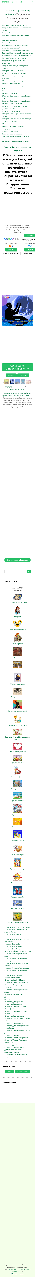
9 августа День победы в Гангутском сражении (13, 976)
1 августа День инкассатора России (15, 25)
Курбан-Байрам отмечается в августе (16, 141)
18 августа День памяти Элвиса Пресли (16, 101)
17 (31, 387)
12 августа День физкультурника (14, 73)
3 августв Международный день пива (15, 50)
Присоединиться (22, 1071)
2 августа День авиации (10, 43)
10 (16, 387)
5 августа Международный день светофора (17, 53)
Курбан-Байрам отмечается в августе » (17, 367)
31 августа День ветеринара (12, 134)
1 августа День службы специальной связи (17, 33)
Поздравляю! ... (14, 1269)
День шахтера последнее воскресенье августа (13, 1051)
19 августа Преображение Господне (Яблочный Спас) (17, 1019)
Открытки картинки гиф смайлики (17, 393)
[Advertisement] (17, 208)
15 (27, 387)
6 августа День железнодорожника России (17, 55)
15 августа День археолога (11, 91)
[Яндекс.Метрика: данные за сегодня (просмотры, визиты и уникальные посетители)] (17, 1274)
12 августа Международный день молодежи (16, 986)
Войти (9, 1071)
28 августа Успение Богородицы (13, 124)
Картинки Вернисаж (11, 2)
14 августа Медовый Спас (11, 83)
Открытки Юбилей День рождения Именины (17, 738)
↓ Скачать (11, 375)
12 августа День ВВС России (12, 71)
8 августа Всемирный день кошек (14, 58)
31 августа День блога (10, 131)
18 (11, 389)
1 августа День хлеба (9, 40)
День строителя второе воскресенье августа (17, 998)
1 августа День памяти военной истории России (15, 931)
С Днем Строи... (25, 1269)
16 (29, 387)
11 (18, 387)
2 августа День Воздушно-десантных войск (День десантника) (17, 950)
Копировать (11, 250)
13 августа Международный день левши (16, 81)
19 (13, 389)
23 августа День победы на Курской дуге (16, 119)
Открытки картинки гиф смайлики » (17, 560)
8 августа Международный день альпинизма (15, 971)
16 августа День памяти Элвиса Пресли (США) (15, 1007)
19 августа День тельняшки (12, 103)
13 (23, 387)
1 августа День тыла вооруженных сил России (16, 940)
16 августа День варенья (11, 93)
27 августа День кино (9, 121)
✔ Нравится (23, 375)
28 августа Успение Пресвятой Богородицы (15, 1041)
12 (20, 387)
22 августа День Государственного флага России (16, 1027)
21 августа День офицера (11, 111)
